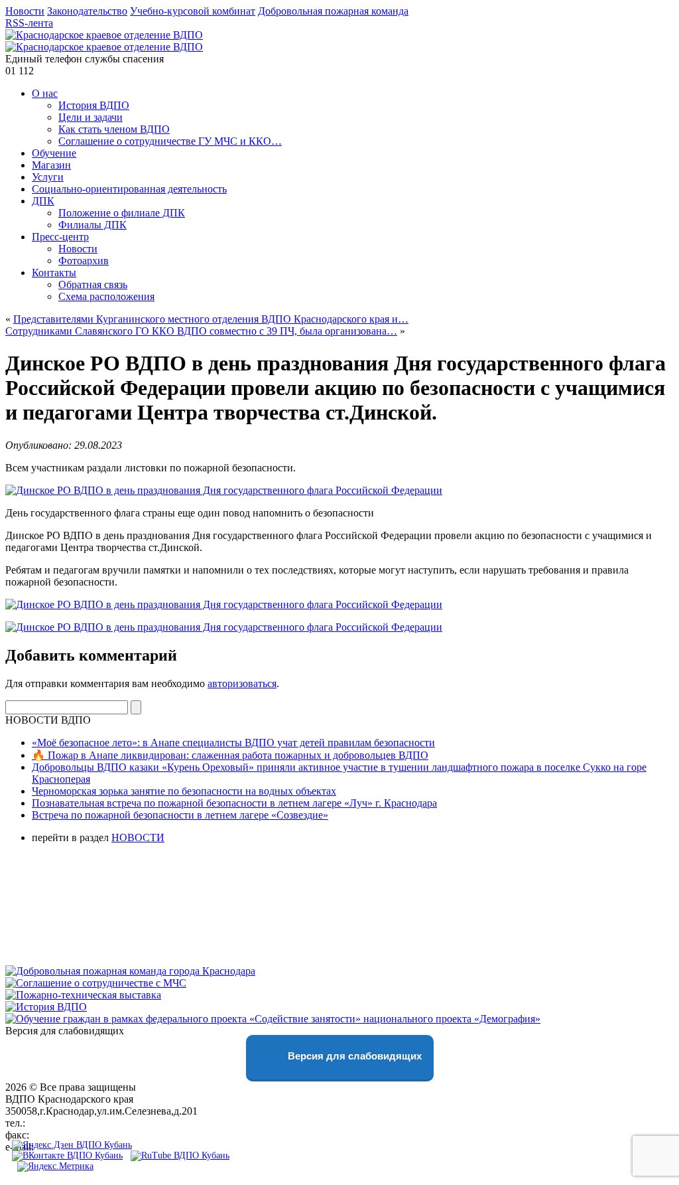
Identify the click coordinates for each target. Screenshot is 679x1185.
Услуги (48, 177)
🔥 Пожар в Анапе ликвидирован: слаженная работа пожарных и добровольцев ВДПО (230, 755)
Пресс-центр (60, 236)
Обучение (54, 153)
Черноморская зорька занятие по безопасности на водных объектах (184, 791)
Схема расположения (106, 296)
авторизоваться (242, 683)
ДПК (43, 200)
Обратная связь (92, 284)
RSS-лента (29, 23)
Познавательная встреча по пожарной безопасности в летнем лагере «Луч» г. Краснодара (234, 803)
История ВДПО (93, 105)
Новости (24, 11)
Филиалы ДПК (92, 224)
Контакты (54, 272)
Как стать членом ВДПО (114, 129)
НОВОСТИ (137, 837)
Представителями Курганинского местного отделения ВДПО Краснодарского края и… (210, 319)
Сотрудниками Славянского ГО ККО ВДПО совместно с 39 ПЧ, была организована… (201, 331)
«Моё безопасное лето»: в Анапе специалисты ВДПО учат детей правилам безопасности (233, 742)
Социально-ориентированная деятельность (129, 189)
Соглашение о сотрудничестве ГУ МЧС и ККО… (170, 141)
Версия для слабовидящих (353, 1056)
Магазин (51, 165)
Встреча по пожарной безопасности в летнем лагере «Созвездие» (180, 815)
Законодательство (87, 11)
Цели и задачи (90, 117)
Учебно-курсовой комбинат (192, 11)
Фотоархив (83, 260)
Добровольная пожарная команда (333, 11)
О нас (45, 93)
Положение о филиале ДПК (121, 212)
